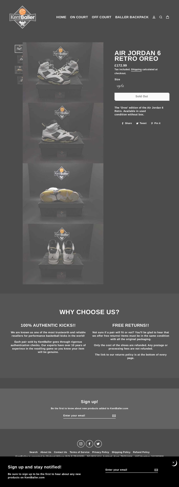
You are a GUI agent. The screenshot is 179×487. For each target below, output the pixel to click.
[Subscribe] (156, 470)
